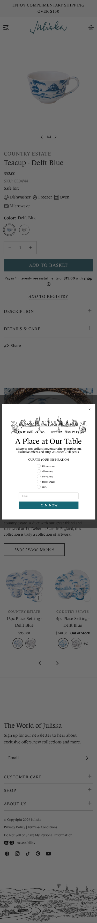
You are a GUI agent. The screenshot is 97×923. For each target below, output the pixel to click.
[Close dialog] (89, 409)
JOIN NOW (48, 505)
